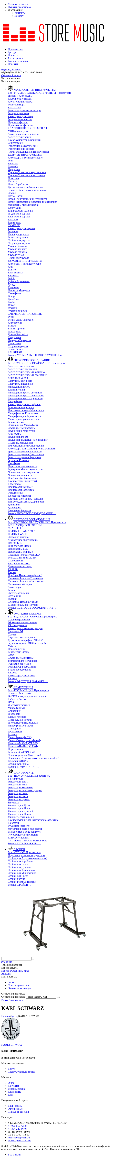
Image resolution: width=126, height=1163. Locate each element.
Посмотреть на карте (19, 1140)
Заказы (12, 982)
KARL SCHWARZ (11, 1044)
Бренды (12, 52)
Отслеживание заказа (13, 996)
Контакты (19, 12)
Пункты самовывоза (19, 7)
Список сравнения (18, 985)
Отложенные (15, 1108)
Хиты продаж (15, 58)
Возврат (18, 15)
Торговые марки (17, 1088)
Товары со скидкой (18, 61)
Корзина (6, 970)
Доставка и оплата (18, 4)
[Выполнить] (58, 997)
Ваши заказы (15, 1105)
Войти (5, 1000)
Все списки (14, 1154)
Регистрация (16, 1000)
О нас (11, 1082)
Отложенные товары (19, 988)
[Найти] (33, 959)
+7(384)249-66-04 (17, 1128)
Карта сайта (14, 1091)
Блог (10, 1094)
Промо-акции (15, 49)
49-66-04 (11, 69)
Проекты (13, 64)
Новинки (13, 55)
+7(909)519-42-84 (17, 1125)
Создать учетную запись (21, 1071)
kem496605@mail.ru (19, 1137)
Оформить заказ (20, 970)
